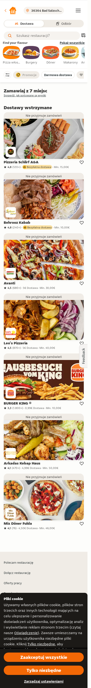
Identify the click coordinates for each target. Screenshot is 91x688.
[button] (10, 10)
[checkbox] (12, 55)
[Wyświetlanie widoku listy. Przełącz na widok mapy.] (83, 35)
